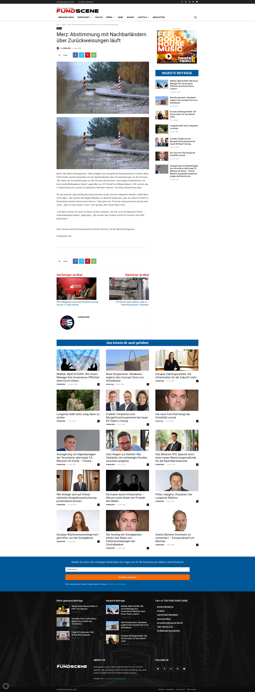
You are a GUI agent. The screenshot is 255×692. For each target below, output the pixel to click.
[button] (195, 17)
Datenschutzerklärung (116, 584)
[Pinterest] (87, 55)
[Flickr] (171, 668)
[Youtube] (196, 1)
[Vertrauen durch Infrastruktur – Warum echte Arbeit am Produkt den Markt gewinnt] (127, 480)
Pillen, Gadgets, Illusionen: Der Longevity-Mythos (173, 496)
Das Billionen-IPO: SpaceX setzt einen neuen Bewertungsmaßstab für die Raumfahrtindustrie (175, 458)
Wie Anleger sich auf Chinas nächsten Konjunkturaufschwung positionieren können (76, 498)
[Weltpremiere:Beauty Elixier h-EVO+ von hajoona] (63, 609)
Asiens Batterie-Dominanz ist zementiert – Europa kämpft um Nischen (174, 538)
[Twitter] (189, 1)
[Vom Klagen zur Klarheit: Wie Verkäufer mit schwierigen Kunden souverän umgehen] (127, 440)
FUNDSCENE (66, 48)
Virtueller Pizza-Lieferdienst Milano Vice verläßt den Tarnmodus (84, 621)
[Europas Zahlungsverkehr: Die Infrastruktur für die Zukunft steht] (161, 114)
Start (58, 24)
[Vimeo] (193, 1)
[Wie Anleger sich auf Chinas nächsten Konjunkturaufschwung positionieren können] (78, 480)
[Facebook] (182, 1)
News (64, 24)
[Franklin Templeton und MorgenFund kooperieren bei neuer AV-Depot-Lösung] (161, 142)
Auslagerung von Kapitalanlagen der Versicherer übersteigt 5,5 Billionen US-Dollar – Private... (76, 458)
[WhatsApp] (93, 55)
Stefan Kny (110, 384)
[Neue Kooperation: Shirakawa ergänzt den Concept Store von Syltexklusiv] (161, 100)
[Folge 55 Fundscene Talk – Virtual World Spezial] (63, 635)
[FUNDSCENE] (58, 48)
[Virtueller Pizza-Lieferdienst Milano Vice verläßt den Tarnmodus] (63, 621)
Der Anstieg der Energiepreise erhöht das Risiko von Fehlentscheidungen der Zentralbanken (124, 539)
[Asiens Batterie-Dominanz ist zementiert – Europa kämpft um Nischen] (176, 520)
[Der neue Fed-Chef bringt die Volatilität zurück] (161, 156)
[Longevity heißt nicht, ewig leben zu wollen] (161, 129)
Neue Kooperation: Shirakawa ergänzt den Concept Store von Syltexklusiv (183, 100)
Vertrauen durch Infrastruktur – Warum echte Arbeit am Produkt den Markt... (125, 498)
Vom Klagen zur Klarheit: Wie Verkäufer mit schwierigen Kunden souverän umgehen (126, 458)
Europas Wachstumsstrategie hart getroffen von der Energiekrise (78, 536)
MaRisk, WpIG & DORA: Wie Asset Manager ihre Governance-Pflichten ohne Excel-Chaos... (78, 377)
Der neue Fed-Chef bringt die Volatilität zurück (172, 416)
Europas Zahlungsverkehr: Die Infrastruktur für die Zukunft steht (183, 114)
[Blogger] (158, 668)
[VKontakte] (184, 668)
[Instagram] (185, 1)
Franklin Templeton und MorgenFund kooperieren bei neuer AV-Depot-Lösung (182, 141)
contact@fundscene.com (115, 678)
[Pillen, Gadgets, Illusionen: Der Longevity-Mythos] (176, 480)
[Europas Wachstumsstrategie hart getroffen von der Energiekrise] (78, 520)
